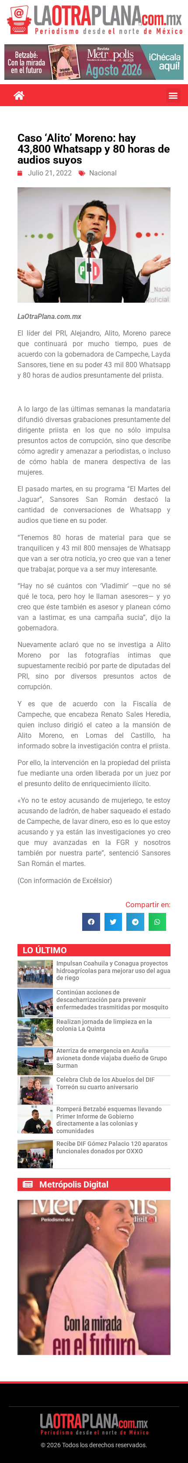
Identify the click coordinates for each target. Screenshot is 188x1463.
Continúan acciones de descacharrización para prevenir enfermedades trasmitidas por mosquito (112, 1000)
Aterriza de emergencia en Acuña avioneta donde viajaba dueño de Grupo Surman (111, 1058)
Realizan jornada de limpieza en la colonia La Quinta (104, 1025)
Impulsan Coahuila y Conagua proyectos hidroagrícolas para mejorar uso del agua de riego (113, 971)
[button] (173, 95)
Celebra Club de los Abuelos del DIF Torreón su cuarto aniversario (105, 1083)
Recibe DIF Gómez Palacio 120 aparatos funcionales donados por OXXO (111, 1147)
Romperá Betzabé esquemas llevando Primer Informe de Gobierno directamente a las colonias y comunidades (109, 1119)
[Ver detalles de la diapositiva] (94, 62)
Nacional (103, 173)
